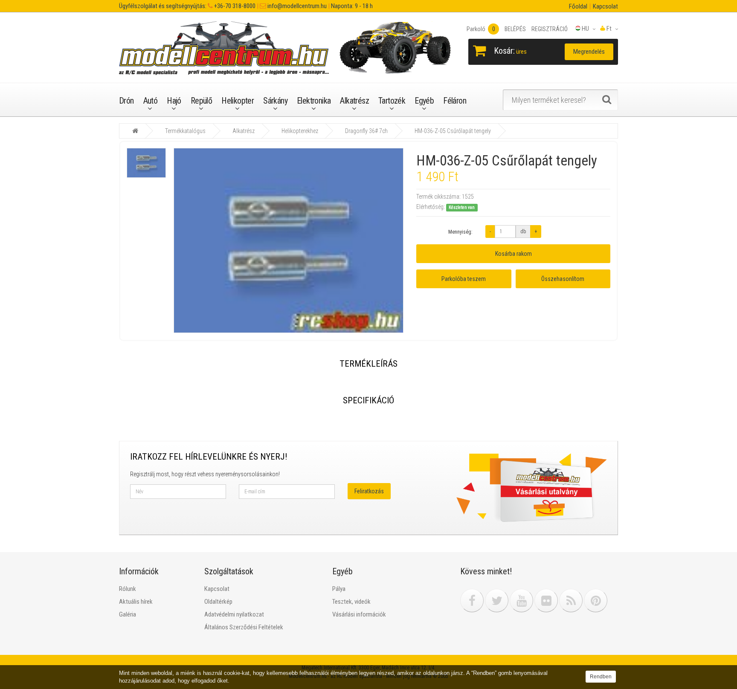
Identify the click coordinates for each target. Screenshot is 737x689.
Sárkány (275, 101)
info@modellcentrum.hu (296, 6)
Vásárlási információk (359, 614)
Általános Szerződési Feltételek (243, 627)
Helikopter (237, 101)
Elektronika (314, 101)
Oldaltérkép (218, 601)
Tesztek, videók (351, 601)
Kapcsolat (605, 6)
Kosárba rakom (513, 253)
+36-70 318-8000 (234, 6)
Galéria (127, 614)
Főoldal (578, 6)
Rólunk (127, 589)
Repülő (201, 101)
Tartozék (391, 101)
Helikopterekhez (299, 130)
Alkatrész (354, 101)
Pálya (338, 589)
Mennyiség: (460, 232)
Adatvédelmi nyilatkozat (234, 614)
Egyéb (424, 101)
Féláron (454, 101)
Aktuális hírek (136, 601)
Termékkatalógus (185, 130)
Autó (150, 101)
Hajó (174, 101)
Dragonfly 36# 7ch (366, 130)
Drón (126, 101)
